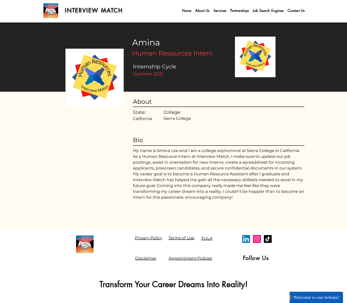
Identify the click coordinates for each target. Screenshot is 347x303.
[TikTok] (268, 239)
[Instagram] (257, 239)
